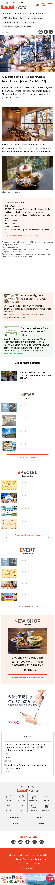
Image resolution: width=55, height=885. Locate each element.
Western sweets (37, 18)
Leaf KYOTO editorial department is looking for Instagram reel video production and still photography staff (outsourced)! (26, 747)
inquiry (37, 863)
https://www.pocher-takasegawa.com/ (21, 235)
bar (28, 18)
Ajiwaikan (39, 823)
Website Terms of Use (39, 859)
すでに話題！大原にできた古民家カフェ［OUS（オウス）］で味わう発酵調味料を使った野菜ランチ (27, 662)
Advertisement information (19, 855)
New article (15, 817)
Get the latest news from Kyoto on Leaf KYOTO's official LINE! (34, 331)
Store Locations (17, 13)
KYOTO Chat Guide (10, 18)
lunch (31, 22)
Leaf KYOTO (6, 13)
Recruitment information (21, 859)
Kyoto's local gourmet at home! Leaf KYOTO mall (34, 297)
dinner (24, 22)
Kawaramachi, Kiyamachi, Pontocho (17, 26)
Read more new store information (27, 677)
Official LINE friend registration (22, 314)
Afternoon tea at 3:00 (10, 22)
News (15, 823)
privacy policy (24, 863)
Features (40, 817)
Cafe (21, 18)
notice (7, 757)
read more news (27, 457)
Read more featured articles (27, 535)
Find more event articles (27, 606)
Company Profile (40, 855)
